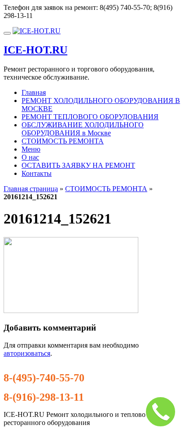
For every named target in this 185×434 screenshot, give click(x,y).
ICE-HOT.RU (35, 50)
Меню (31, 149)
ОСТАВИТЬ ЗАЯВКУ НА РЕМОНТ (78, 165)
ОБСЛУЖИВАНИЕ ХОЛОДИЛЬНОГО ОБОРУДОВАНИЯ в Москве (83, 129)
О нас (30, 157)
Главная (34, 92)
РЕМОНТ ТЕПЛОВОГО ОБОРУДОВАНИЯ (90, 117)
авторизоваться (27, 353)
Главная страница (31, 188)
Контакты (37, 173)
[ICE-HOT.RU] (37, 31)
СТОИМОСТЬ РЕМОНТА (63, 141)
